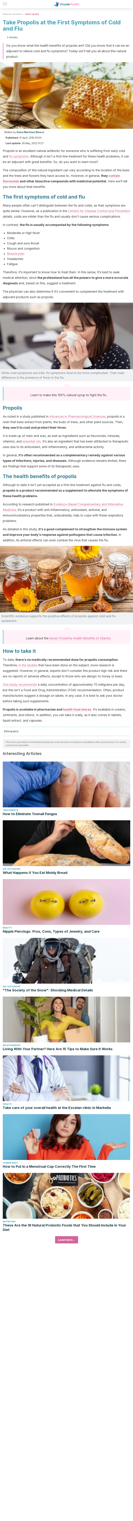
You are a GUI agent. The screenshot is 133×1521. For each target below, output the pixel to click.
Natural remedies (12, 14)
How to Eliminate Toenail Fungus (30, 814)
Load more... (66, 1240)
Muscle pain (15, 253)
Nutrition (9, 1221)
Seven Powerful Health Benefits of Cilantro (80, 638)
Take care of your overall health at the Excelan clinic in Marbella (57, 1108)
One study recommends (20, 684)
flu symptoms (18, 156)
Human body (10, 1162)
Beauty (7, 927)
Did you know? (12, 869)
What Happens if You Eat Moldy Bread (35, 873)
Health (7, 1104)
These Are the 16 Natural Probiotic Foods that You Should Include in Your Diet (64, 1227)
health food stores (77, 709)
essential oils (32, 441)
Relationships (11, 1045)
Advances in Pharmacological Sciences (77, 416)
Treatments (10, 810)
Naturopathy (32, 14)
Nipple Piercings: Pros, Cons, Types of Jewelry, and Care (51, 931)
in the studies (28, 665)
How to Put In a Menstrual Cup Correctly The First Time (49, 1166)
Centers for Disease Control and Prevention (99, 211)
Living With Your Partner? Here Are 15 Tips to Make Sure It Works (58, 1049)
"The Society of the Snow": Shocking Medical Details (48, 990)
